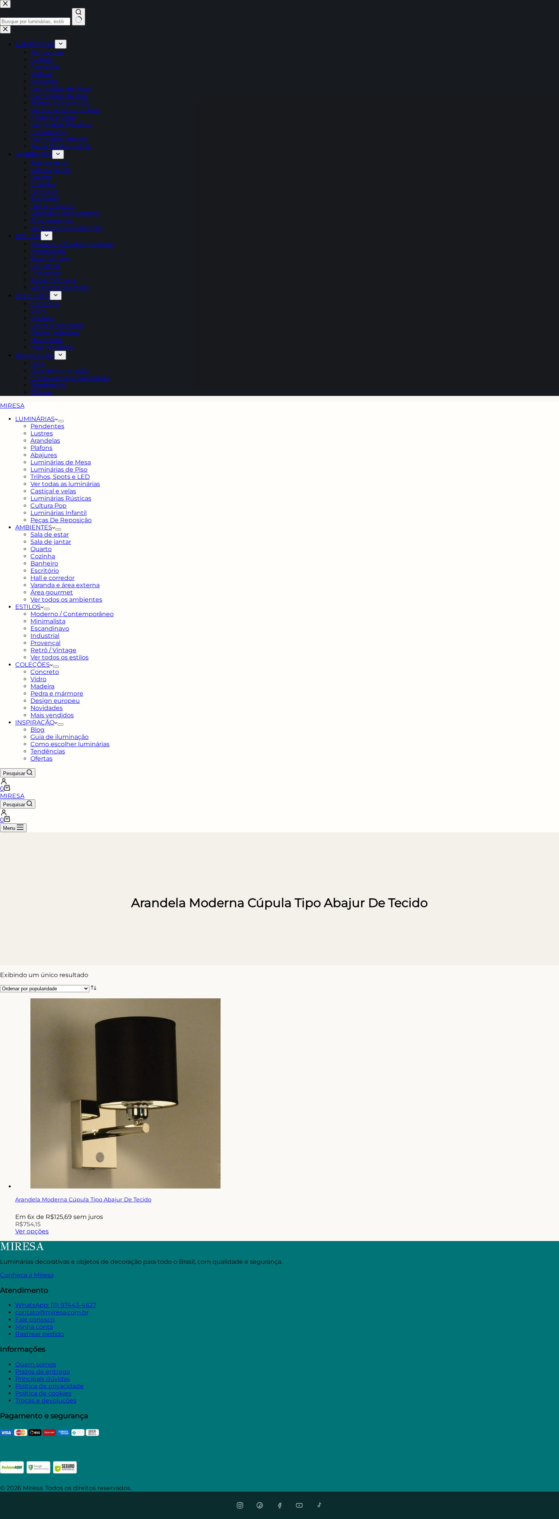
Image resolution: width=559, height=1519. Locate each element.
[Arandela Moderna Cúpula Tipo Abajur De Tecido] (125, 1186)
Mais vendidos (52, 715)
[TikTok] (319, 1505)
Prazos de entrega (42, 1371)
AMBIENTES (33, 527)
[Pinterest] (260, 1505)
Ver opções (32, 1231)
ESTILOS (28, 606)
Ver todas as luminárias (65, 484)
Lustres (41, 433)
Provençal (45, 643)
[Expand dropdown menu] (61, 421)
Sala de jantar (50, 541)
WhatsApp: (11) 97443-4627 (55, 1305)
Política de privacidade (49, 1386)
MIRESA (12, 405)
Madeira (42, 686)
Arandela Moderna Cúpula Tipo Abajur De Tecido (83, 1199)
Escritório (44, 570)
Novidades (46, 708)
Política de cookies (43, 1393)
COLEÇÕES (32, 664)
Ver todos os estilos (59, 657)
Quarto (41, 549)
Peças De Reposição (61, 520)
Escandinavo (49, 628)
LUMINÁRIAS (35, 419)
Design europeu (55, 700)
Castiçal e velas (53, 491)
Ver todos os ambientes (66, 599)
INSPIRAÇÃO (34, 722)
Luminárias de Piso (58, 469)
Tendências (47, 751)
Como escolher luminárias (70, 744)
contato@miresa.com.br (52, 1312)
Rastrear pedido (39, 1334)
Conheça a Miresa (27, 1275)
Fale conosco (35, 1319)
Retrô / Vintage (53, 650)
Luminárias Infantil (58, 512)
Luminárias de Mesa (60, 462)
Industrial (44, 635)
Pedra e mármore (56, 693)
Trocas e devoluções (45, 1400)
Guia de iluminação (59, 736)
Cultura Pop (48, 505)
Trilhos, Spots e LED (60, 476)
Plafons (41, 447)
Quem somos (35, 1364)
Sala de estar (49, 534)
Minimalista (47, 621)
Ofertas (41, 758)
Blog (37, 729)
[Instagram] (240, 1505)
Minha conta (34, 1326)
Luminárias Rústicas (60, 498)
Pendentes (47, 426)
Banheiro (44, 563)
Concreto (44, 671)
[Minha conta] (279, 781)
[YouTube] (299, 1505)
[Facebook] (279, 1505)
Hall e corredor (52, 578)
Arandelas (45, 440)
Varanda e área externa (65, 585)
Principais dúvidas (42, 1378)
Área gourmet (51, 592)
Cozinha (42, 556)
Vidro (38, 679)
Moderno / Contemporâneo (72, 614)
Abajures (43, 455)
